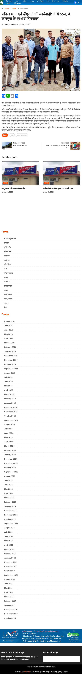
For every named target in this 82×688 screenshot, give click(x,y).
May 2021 (8, 588)
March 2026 (9, 343)
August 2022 (9, 528)
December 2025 (10, 356)
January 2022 (10, 558)
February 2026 (10, 347)
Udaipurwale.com (11, 24)
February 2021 (10, 601)
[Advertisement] (41, 213)
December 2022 (10, 510)
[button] (79, 2)
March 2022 (9, 549)
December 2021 (10, 562)
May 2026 (8, 334)
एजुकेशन (7, 260)
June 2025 (8, 381)
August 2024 (9, 424)
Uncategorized (10, 238)
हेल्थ (5, 307)
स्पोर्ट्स (6, 303)
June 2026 (8, 330)
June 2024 (8, 433)
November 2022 (11, 515)
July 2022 (8, 532)
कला (5, 269)
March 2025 (9, 394)
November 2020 (11, 614)
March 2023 (9, 498)
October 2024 (10, 416)
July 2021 (8, 584)
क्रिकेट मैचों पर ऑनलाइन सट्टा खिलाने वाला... (58, 188)
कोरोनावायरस (8, 273)
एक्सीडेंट (7, 256)
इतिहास (6, 243)
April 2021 (8, 592)
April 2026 (8, 338)
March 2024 (9, 446)
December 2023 (10, 459)
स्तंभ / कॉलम (8, 299)
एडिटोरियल (7, 264)
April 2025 (8, 390)
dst (12, 135)
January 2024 (10, 455)
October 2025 (10, 364)
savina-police (22, 135)
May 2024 (8, 437)
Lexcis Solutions (26, 672)
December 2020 (11, 609)
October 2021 (9, 571)
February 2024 (10, 450)
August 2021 (9, 579)
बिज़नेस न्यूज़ (8, 286)
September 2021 (11, 575)
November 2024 (11, 412)
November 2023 (11, 463)
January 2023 (10, 506)
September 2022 (11, 523)
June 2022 (8, 536)
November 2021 (10, 566)
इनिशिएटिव (7, 247)
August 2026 (9, 321)
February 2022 (10, 553)
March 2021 (9, 597)
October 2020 (10, 618)
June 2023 (8, 485)
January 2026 (10, 351)
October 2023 (10, 467)
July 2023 (8, 480)
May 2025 (8, 386)
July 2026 (8, 325)
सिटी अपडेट (8, 294)
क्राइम (14, 9)
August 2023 (9, 476)
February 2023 (10, 502)
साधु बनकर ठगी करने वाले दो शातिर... (14, 188)
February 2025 (10, 399)
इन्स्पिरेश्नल (7, 251)
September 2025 (11, 368)
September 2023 (11, 472)
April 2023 (8, 493)
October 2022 (10, 519)
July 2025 (8, 377)
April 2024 (8, 442)
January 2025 (10, 403)
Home (7, 9)
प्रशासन (7, 281)
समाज (6, 290)
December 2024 (11, 407)
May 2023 (8, 489)
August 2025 (9, 373)
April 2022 (8, 545)
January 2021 (9, 605)
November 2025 (11, 360)
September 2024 (11, 420)
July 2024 (8, 429)
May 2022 (8, 541)
